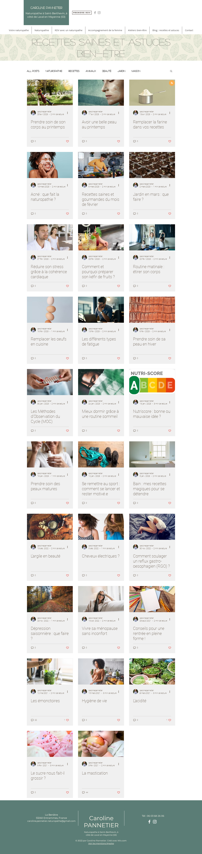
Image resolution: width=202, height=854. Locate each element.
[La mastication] (101, 744)
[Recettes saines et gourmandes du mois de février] (101, 165)
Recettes (73, 71)
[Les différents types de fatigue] (101, 310)
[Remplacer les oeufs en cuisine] (50, 310)
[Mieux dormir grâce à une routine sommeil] (101, 382)
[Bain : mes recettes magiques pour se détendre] (152, 454)
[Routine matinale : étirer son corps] (152, 237)
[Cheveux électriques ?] (101, 527)
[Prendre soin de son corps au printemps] (50, 93)
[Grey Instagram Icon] (99, 13)
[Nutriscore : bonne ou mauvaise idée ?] (152, 382)
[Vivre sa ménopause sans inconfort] (101, 599)
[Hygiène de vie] (101, 671)
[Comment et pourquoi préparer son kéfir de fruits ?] (101, 237)
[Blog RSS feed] (172, 83)
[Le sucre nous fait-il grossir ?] (50, 744)
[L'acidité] (152, 671)
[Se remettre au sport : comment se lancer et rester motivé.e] (101, 454)
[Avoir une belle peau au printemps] (101, 93)
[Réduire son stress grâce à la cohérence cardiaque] (50, 237)
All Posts (33, 71)
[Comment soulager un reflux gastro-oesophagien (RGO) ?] (152, 527)
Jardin (121, 71)
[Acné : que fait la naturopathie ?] (50, 165)
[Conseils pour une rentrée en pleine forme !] (152, 599)
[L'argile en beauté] (50, 527)
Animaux (91, 71)
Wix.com (122, 840)
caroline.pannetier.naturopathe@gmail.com (51, 821)
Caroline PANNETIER (101, 822)
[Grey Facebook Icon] (95, 13)
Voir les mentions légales (101, 843)
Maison (136, 71)
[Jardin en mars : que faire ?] (152, 165)
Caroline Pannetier (46, 7)
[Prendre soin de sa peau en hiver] (152, 310)
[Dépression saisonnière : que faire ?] (50, 599)
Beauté (106, 71)
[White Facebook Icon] (149, 821)
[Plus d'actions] (68, 113)
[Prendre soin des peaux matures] (50, 454)
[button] (171, 71)
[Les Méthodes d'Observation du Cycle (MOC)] (50, 382)
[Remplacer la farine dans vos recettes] (152, 93)
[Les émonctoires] (50, 671)
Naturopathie (54, 71)
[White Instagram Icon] (154, 821)
